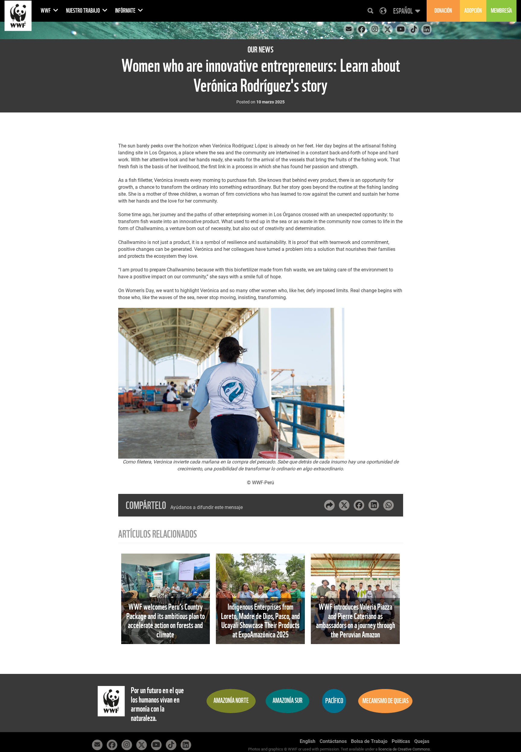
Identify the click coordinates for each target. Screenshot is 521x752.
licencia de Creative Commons (404, 749)
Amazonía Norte (231, 701)
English (307, 741)
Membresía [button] (501, 10)
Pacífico (334, 701)
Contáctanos (333, 741)
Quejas (421, 741)
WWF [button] (46, 10)
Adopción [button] (473, 10)
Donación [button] (443, 10)
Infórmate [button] (125, 10)
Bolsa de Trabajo (369, 741)
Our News (260, 50)
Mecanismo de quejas (385, 701)
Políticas (401, 741)
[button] (406, 11)
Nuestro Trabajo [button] (83, 10)
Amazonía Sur (287, 701)
